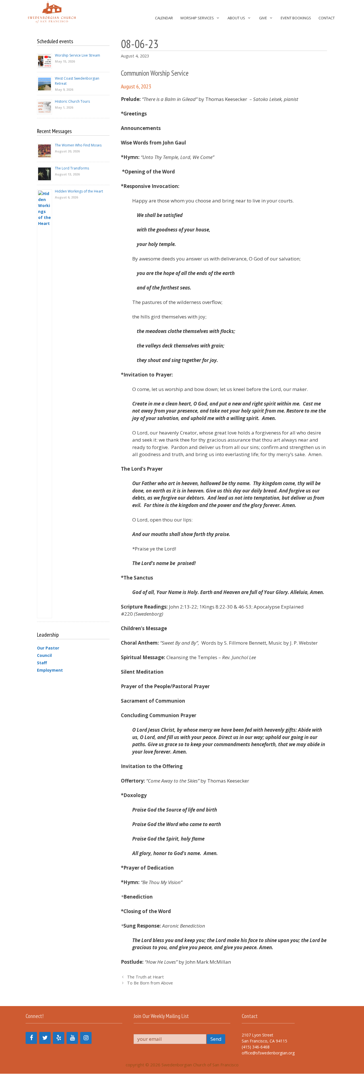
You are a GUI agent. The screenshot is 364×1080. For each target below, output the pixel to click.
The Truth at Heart (145, 977)
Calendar (164, 17)
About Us (236, 17)
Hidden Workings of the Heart (79, 191)
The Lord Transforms (72, 168)
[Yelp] (58, 1038)
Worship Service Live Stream (77, 55)
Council (44, 655)
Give (263, 17)
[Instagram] (86, 1038)
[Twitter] (45, 1038)
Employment (50, 670)
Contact (326, 17)
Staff (42, 662)
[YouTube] (72, 1038)
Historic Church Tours (72, 101)
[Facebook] (31, 1038)
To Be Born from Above (150, 983)
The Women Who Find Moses (78, 145)
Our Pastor (48, 648)
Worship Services (197, 17)
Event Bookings (296, 17)
